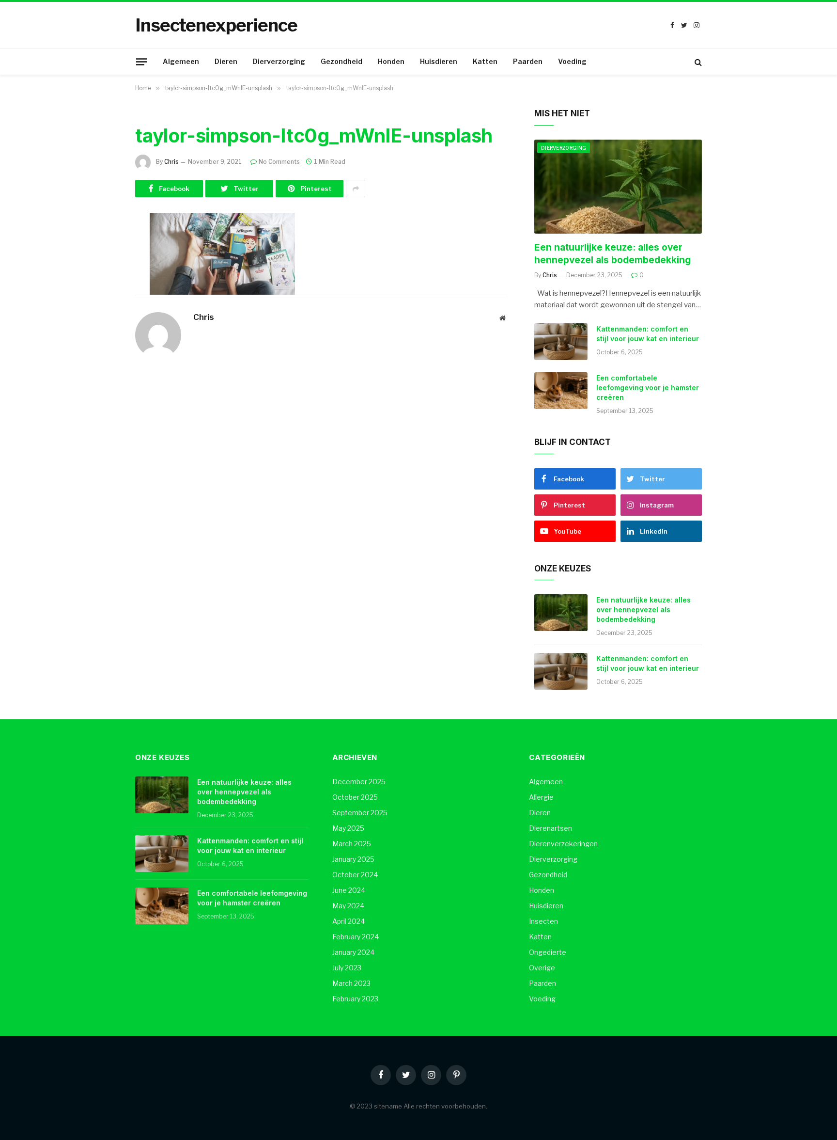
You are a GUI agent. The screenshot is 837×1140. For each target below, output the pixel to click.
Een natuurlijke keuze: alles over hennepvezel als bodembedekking (612, 254)
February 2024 (355, 937)
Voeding (572, 61)
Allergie (541, 797)
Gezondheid (341, 61)
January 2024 (353, 952)
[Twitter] (101, 270)
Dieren (226, 61)
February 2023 (355, 999)
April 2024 (348, 921)
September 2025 (360, 812)
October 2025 (355, 797)
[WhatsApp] (101, 344)
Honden (391, 61)
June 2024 (348, 890)
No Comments (279, 161)
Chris (171, 161)
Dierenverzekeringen (563, 843)
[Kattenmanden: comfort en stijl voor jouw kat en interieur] (561, 341)
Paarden (527, 61)
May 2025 (348, 828)
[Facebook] (101, 245)
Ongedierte (547, 952)
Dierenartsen (550, 828)
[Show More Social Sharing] (355, 188)
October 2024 (355, 875)
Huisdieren (438, 61)
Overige (542, 968)
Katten (485, 61)
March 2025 (351, 843)
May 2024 (348, 906)
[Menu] (141, 61)
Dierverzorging (279, 61)
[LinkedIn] (101, 294)
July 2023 (346, 968)
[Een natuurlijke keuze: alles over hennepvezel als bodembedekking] (618, 187)
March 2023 (351, 983)
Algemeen (181, 61)
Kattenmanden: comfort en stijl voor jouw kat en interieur (647, 334)
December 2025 (359, 781)
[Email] (101, 369)
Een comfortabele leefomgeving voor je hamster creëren (647, 387)
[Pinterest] (101, 319)
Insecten (543, 921)
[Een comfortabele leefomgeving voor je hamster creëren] (561, 390)
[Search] (697, 62)
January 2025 (353, 859)
